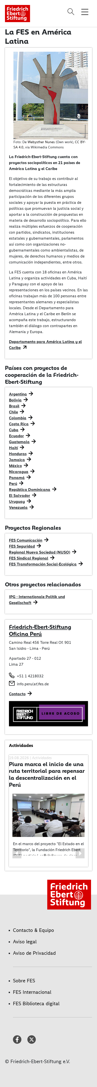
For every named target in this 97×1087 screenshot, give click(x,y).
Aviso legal (25, 942)
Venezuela (18, 507)
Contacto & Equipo (33, 930)
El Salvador (19, 495)
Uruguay (17, 501)
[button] (16, 853)
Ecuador (16, 436)
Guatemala (19, 441)
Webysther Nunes (41, 142)
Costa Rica (19, 424)
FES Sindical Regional (28, 558)
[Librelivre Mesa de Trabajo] (48, 713)
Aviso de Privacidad (34, 953)
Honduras (18, 453)
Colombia (17, 418)
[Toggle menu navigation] (85, 11)
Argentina (18, 394)
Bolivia (15, 400)
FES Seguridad (22, 546)
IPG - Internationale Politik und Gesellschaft (37, 599)
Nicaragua (18, 471)
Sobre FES (24, 981)
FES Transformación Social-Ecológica (43, 564)
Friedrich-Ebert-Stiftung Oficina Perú (40, 630)
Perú (13, 483)
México (15, 465)
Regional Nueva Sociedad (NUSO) (39, 552)
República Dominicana (29, 489)
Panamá (17, 477)
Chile (13, 412)
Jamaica (17, 459)
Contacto (17, 694)
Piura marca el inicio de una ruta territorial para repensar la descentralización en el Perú (47, 774)
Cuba (13, 430)
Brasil (14, 406)
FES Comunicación (25, 540)
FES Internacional (32, 992)
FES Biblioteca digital (36, 1003)
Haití (13, 447)
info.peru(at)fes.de (33, 684)
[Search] (72, 11)
